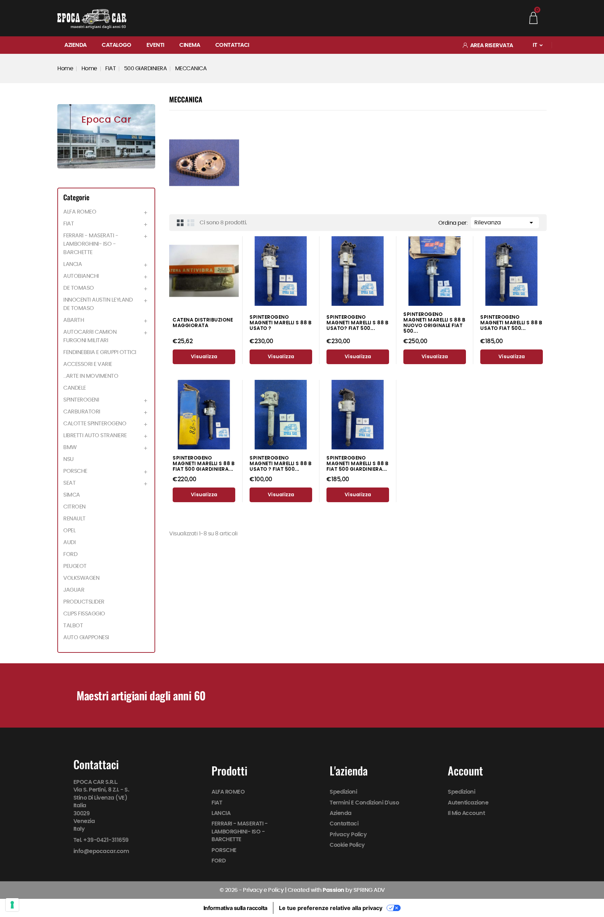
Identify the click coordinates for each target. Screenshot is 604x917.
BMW (70, 447)
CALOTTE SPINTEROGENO (94, 423)
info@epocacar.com (101, 851)
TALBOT (73, 625)
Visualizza (204, 356)
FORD (70, 554)
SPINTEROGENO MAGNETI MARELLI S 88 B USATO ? (280, 323)
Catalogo (116, 45)
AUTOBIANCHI (81, 276)
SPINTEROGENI (81, 400)
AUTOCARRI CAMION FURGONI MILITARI (89, 336)
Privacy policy (348, 834)
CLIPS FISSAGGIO (84, 613)
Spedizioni (343, 792)
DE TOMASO (78, 288)
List (190, 222)
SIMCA (71, 495)
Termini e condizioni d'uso (364, 803)
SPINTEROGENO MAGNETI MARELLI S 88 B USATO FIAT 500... (511, 323)
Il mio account (466, 813)
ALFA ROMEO (79, 212)
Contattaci (232, 45)
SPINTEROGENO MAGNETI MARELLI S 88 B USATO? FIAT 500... (357, 323)
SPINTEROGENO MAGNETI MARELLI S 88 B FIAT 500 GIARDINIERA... (204, 463)
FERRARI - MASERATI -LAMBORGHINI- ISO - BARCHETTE (90, 244)
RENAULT (74, 518)
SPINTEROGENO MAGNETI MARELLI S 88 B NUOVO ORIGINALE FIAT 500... (434, 323)
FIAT (68, 223)
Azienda (75, 45)
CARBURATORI (81, 411)
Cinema (189, 45)
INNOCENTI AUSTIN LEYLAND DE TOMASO (97, 304)
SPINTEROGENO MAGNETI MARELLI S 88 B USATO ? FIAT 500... (280, 463)
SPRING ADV (369, 890)
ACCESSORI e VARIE (87, 364)
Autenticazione (468, 803)
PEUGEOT (75, 566)
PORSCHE (75, 471)
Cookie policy (347, 845)
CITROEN (74, 507)
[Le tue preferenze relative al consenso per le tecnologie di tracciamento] (12, 904)
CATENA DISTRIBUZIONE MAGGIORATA (203, 322)
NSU (68, 459)
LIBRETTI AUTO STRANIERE (95, 435)
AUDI (69, 542)
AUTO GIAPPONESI (86, 637)
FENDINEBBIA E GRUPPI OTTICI (99, 352)
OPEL (69, 530)
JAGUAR (73, 590)
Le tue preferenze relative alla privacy (330, 907)
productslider (84, 602)
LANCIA (72, 264)
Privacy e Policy (263, 890)
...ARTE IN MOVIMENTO (90, 376)
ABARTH (73, 320)
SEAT (69, 483)
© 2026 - (231, 890)
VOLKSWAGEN (81, 578)
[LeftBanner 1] (106, 136)
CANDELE (74, 388)
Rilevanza (504, 222)
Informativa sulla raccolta (235, 907)
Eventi (155, 45)
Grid (180, 222)
